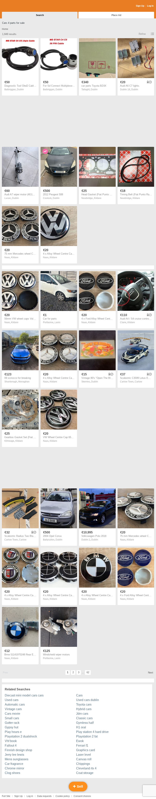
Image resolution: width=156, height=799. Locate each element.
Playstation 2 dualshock (21, 736)
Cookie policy (63, 796)
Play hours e (13, 731)
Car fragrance (14, 763)
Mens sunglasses (16, 759)
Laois (57, 322)
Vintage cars (13, 709)
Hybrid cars (84, 709)
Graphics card (85, 750)
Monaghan (23, 381)
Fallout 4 (11, 745)
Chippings (83, 763)
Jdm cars (82, 713)
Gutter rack (12, 722)
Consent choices (82, 796)
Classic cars (84, 718)
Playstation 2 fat (87, 736)
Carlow (138, 381)
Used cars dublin (87, 700)
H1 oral (81, 727)
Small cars (12, 718)
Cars (79, 695)
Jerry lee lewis (14, 754)
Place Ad (116, 15)
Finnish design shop (18, 750)
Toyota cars (84, 704)
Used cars (11, 700)
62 (88, 672)
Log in (30, 796)
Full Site (6, 796)
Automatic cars (15, 704)
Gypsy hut (11, 727)
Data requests (44, 796)
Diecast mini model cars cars (24, 695)
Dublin (20, 89)
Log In (150, 6)
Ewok (80, 741)
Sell (79, 786)
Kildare (97, 198)
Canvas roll (84, 759)
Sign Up (140, 6)
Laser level (83, 754)
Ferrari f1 (82, 745)
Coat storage (84, 772)
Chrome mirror (14, 768)
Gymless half (85, 722)
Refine (142, 33)
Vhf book (11, 741)
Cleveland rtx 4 (86, 768)
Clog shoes (12, 772)
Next (150, 672)
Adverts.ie (17, 6)
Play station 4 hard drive (92, 731)
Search (40, 15)
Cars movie (12, 713)
